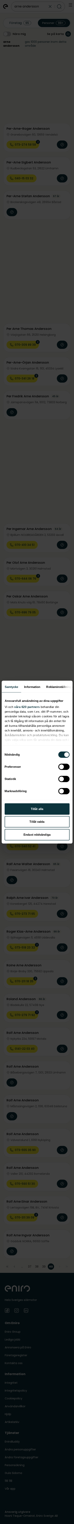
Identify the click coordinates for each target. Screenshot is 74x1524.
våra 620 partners (27, 707)
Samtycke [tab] (11, 687)
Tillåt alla (37, 809)
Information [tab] (32, 687)
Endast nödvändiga (37, 834)
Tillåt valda (36, 821)
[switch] (63, 767)
